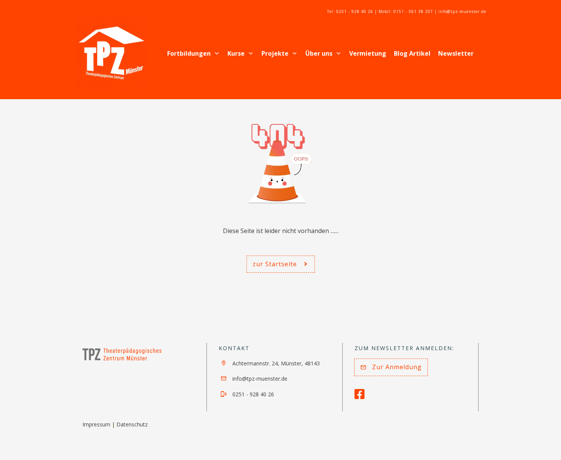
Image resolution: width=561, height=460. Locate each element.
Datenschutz (132, 424)
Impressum (96, 424)
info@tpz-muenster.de (259, 378)
